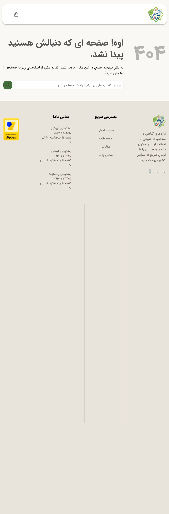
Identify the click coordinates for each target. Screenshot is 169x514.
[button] (24, 14)
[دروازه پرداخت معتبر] (11, 129)
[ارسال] (7, 85)
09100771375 (62, 155)
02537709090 (62, 133)
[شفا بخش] (155, 14)
